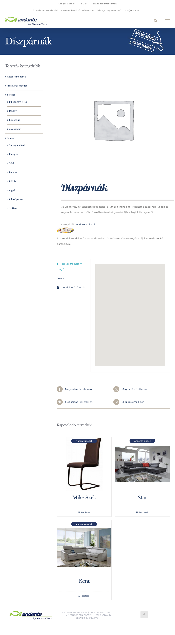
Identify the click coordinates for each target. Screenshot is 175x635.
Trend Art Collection (17, 85)
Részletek (85, 512)
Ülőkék (12, 181)
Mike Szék (84, 498)
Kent (84, 581)
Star (142, 498)
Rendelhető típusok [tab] (73, 287)
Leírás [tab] (60, 278)
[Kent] (84, 547)
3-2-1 (11, 163)
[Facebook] (144, 614)
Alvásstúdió (15, 129)
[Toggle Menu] (167, 20)
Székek (13, 208)
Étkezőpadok (16, 199)
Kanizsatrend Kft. (100, 612)
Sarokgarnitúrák (17, 145)
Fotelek (13, 172)
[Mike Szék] (84, 464)
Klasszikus (14, 120)
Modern (80, 224)
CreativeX (94, 618)
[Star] (142, 464)
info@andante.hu (133, 10)
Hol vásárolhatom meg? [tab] (69, 266)
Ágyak (12, 190)
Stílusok (91, 224)
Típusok (11, 138)
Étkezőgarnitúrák (18, 102)
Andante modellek (16, 76)
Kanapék (13, 154)
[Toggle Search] (155, 20)
